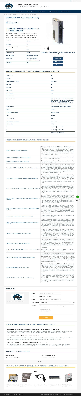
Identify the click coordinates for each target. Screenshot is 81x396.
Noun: (7, 115)
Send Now (46, 318)
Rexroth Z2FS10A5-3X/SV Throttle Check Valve (17, 161)
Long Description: (10, 99)
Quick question (35, 302)
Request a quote (10, 1)
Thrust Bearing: (10, 96)
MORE (39, 361)
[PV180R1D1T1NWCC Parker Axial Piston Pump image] (58, 31)
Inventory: (8, 44)
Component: (9, 58)
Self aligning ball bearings (67, 11)
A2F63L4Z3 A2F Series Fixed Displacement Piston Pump (20, 277)
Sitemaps (21, 394)
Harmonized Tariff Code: (12, 112)
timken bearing (41, 11)
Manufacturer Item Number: (13, 121)
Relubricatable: (10, 93)
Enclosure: (8, 62)
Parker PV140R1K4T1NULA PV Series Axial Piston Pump (19, 216)
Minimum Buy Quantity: (12, 47)
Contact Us (11, 394)
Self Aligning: (9, 75)
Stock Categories (20, 11)
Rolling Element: (10, 55)
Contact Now (58, 58)
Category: (8, 40)
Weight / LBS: (9, 124)
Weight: (8, 50)
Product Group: (10, 52)
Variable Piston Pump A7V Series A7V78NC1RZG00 (18, 233)
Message (34, 305)
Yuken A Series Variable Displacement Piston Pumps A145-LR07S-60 (23, 189)
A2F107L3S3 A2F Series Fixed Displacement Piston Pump (20, 257)
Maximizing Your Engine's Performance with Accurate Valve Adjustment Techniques (33, 329)
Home (11, 11)
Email (33, 293)
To (32, 296)
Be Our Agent (58, 65)
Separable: (8, 84)
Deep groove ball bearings (54, 11)
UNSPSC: (8, 109)
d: (6, 127)
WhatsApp (57, 61)
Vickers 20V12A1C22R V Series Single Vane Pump (18, 243)
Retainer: (8, 78)
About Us (6, 394)
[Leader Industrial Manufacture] (9, 6)
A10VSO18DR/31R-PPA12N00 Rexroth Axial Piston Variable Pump (22, 178)
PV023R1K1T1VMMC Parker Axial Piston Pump (17, 267)
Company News (31, 11)
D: (6, 130)
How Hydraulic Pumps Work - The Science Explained (23, 336)
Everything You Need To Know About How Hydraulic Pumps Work (26, 342)
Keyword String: (10, 118)
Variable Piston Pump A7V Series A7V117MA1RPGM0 (18, 157)
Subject (34, 299)
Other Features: (10, 106)
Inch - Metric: (9, 90)
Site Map (16, 394)
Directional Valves (15, 14)
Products (9, 14)
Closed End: (9, 87)
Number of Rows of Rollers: (12, 81)
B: (6, 132)
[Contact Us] (77, 198)
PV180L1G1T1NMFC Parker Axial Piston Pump (17, 150)
